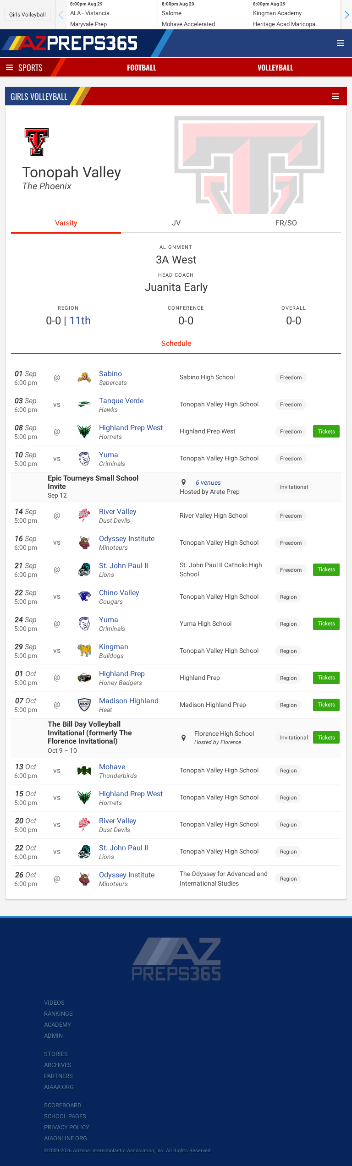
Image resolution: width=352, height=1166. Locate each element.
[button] (346, 14)
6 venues (208, 482)
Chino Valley (119, 597)
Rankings (58, 1013)
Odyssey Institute (126, 543)
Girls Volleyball (27, 14)
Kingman (113, 651)
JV (176, 223)
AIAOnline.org (65, 1138)
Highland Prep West (131, 432)
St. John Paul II (123, 570)
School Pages (65, 1116)
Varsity (66, 223)
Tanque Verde (121, 405)
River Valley (118, 516)
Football (141, 67)
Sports (30, 67)
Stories (56, 1054)
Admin (53, 1035)
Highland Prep (122, 678)
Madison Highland (129, 705)
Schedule (176, 343)
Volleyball (275, 67)
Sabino (113, 378)
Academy (57, 1024)
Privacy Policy (66, 1127)
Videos (54, 1002)
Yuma (112, 459)
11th (80, 320)
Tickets (326, 431)
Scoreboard (63, 1105)
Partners (58, 1076)
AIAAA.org (59, 1087)
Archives (58, 1065)
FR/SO (286, 223)
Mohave (118, 771)
